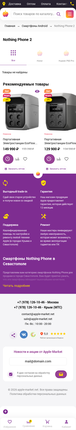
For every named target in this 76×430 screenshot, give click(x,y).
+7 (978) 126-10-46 (31, 302)
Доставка (15, 4)
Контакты (63, 4)
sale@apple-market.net (38, 319)
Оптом (31, 4)
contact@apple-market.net (38, 314)
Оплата (46, 4)
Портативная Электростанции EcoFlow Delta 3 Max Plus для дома (19, 141)
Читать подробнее (16, 285)
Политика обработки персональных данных (38, 394)
